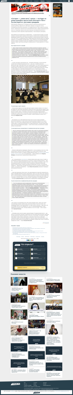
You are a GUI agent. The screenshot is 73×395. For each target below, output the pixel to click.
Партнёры (45, 382)
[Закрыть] (49, 15)
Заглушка (35, 385)
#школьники (32, 236)
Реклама (44, 384)
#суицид (42, 236)
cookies (31, 388)
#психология (38, 236)
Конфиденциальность (47, 385)
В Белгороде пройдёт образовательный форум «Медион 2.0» (21, 234)
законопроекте (24, 159)
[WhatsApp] (29, 240)
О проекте (35, 382)
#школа (22, 236)
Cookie (12, 391)
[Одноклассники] (31, 240)
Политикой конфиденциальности (62, 391)
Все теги (25, 384)
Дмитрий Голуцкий (46, 222)
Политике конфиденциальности (47, 389)
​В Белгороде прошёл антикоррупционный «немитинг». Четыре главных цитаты (24, 231)
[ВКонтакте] (27, 240)
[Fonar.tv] (15, 384)
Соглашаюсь (36, 392)
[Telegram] (30, 240)
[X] (28, 240)
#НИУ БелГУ (27, 236)
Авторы (35, 384)
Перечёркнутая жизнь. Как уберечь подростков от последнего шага (22, 227)
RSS (25, 382)
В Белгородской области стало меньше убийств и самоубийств (21, 229)
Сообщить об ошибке (27, 385)
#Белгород (18, 236)
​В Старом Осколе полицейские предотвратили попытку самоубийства (22, 230)
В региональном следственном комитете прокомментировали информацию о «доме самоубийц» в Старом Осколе (29, 228)
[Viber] (32, 240)
